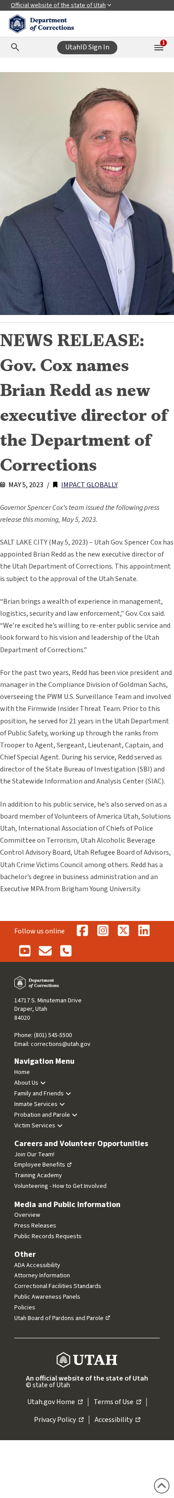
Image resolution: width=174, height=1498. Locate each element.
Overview (27, 1215)
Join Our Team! (34, 1154)
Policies (24, 1307)
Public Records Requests (48, 1236)
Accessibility (117, 1420)
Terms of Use (117, 1402)
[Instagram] (102, 931)
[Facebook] (82, 931)
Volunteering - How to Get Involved (60, 1186)
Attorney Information (42, 1275)
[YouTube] (24, 951)
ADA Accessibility (37, 1265)
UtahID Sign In (87, 47)
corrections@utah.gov (61, 1044)
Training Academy (38, 1175)
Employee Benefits (39, 1164)
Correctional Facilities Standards (57, 1286)
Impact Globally (89, 485)
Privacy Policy (58, 1420)
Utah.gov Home (55, 1402)
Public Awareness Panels (47, 1296)
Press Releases (35, 1225)
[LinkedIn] (143, 931)
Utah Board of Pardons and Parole (59, 1318)
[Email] (45, 951)
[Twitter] (123, 931)
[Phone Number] (65, 951)
